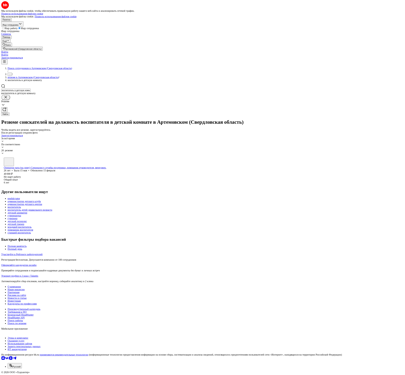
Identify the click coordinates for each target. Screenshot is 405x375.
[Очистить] (5, 97)
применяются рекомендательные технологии (64, 354)
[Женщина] (9, 162)
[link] (6, 45)
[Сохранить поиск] (4, 110)
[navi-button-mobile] (4, 61)
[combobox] (16, 90)
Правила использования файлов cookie (56, 16)
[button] (4, 52)
